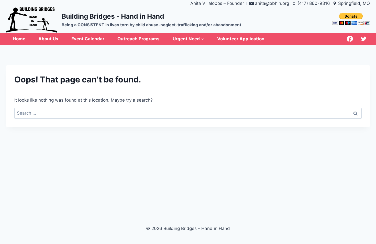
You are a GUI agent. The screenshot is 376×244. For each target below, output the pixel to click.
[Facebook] (350, 39)
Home (19, 38)
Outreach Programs (138, 38)
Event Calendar (87, 38)
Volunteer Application (240, 38)
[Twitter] (364, 39)
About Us (48, 38)
